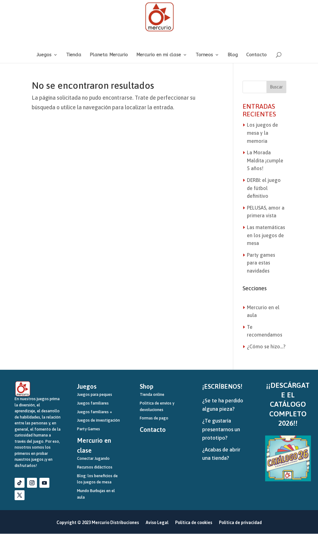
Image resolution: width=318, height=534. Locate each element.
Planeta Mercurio (109, 54)
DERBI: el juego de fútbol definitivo (264, 188)
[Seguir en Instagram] (32, 483)
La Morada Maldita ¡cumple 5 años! (265, 160)
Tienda (73, 54)
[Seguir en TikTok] (20, 483)
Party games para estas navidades (261, 263)
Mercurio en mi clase (158, 54)
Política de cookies (193, 522)
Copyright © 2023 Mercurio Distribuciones (98, 522)
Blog (233, 54)
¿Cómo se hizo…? (266, 346)
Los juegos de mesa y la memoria (262, 132)
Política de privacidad (240, 522)
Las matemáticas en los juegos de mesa (266, 235)
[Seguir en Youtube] (44, 483)
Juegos (44, 54)
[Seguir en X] (20, 495)
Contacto (256, 54)
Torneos (204, 54)
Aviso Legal (157, 522)
